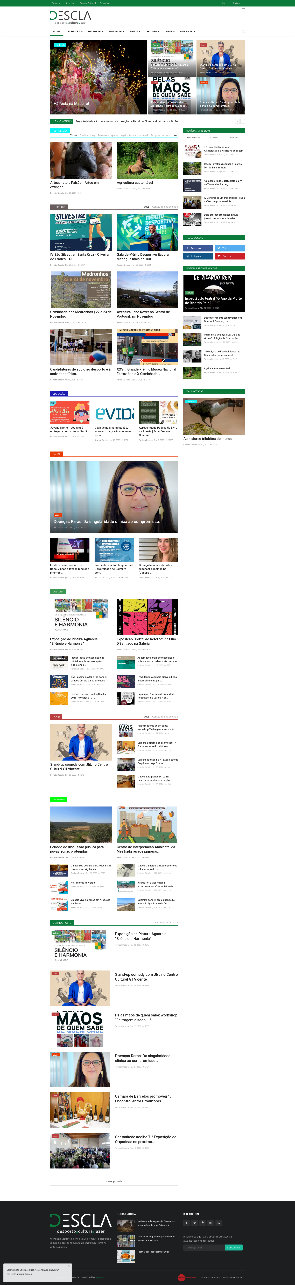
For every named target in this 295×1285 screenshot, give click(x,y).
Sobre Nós (70, 3)
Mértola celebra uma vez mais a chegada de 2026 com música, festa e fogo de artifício (128, 121)
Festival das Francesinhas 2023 (153, 1251)
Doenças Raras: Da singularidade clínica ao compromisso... (142, 1058)
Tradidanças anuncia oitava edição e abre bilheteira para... (157, 679)
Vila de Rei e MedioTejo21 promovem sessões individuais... (156, 884)
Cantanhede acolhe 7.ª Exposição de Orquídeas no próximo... (157, 761)
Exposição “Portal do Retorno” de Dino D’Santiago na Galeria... (146, 641)
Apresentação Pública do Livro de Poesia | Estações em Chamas (158, 431)
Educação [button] (116, 31)
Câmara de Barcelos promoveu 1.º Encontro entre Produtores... (156, 744)
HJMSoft (99, 1277)
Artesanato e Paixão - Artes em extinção (74, 185)
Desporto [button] (95, 31)
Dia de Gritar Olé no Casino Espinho (210, 439)
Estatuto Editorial (88, 3)
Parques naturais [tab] (160, 135)
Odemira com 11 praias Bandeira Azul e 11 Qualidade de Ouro (156, 902)
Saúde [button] (134, 31)
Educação (59, 393)
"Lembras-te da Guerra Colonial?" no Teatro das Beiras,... (223, 183)
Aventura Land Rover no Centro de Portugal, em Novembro (143, 314)
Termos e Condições (210, 1277)
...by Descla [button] (73, 31)
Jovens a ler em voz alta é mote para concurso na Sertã (68, 429)
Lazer (56, 717)
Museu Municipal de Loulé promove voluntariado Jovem (157, 867)
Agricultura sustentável (135, 183)
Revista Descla (60, 109)
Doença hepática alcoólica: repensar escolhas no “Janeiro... (156, 569)
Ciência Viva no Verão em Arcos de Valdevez (90, 902)
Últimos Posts (62, 922)
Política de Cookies (232, 1277)
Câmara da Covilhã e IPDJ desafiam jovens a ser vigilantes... (91, 867)
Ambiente (59, 799)
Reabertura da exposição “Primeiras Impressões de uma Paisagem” (156, 1223)
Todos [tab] (73, 135)
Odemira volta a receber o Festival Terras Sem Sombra (223, 166)
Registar (237, 3)
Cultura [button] (152, 31)
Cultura (58, 591)
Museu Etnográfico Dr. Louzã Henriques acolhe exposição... (154, 778)
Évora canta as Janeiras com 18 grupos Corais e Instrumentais (89, 679)
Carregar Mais (114, 1181)
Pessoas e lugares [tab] (108, 135)
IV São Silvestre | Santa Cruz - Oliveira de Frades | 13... (79, 256)
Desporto (59, 207)
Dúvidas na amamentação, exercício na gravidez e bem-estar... (113, 431)
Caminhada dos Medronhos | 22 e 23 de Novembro (81, 314)
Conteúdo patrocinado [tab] (165, 206)
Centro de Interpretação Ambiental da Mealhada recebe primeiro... (146, 849)
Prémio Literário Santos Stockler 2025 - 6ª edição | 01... (89, 696)
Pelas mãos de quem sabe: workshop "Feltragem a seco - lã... (156, 727)
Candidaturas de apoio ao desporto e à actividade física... (80, 371)
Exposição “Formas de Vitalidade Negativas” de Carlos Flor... (156, 696)
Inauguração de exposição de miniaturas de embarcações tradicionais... (87, 661)
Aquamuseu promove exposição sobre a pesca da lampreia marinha (157, 659)
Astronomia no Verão (83, 882)
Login (224, 3)
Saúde (56, 454)
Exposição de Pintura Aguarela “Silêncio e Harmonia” (74, 641)
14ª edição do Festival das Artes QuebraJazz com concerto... (222, 353)
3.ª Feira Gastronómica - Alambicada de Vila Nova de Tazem (223, 149)
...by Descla (60, 130)
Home (56, 31)
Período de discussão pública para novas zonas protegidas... (77, 849)
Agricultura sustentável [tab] (134, 135)
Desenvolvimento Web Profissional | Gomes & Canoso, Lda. (224, 319)
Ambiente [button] (186, 31)
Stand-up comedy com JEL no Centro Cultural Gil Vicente (79, 766)
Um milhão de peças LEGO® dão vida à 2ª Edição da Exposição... (222, 336)
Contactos (56, 3)
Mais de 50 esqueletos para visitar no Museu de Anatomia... (156, 1238)
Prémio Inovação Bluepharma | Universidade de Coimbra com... (114, 569)
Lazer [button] (169, 31)
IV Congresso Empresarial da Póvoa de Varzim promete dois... (224, 199)
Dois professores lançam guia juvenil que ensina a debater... (221, 216)
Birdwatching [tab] (87, 135)
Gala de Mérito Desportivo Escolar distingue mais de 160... (143, 256)
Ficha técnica (106, 3)
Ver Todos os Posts (165, 922)
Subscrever (233, 1247)
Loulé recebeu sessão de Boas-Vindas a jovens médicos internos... (69, 569)
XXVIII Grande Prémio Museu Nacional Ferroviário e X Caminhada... (146, 371)
